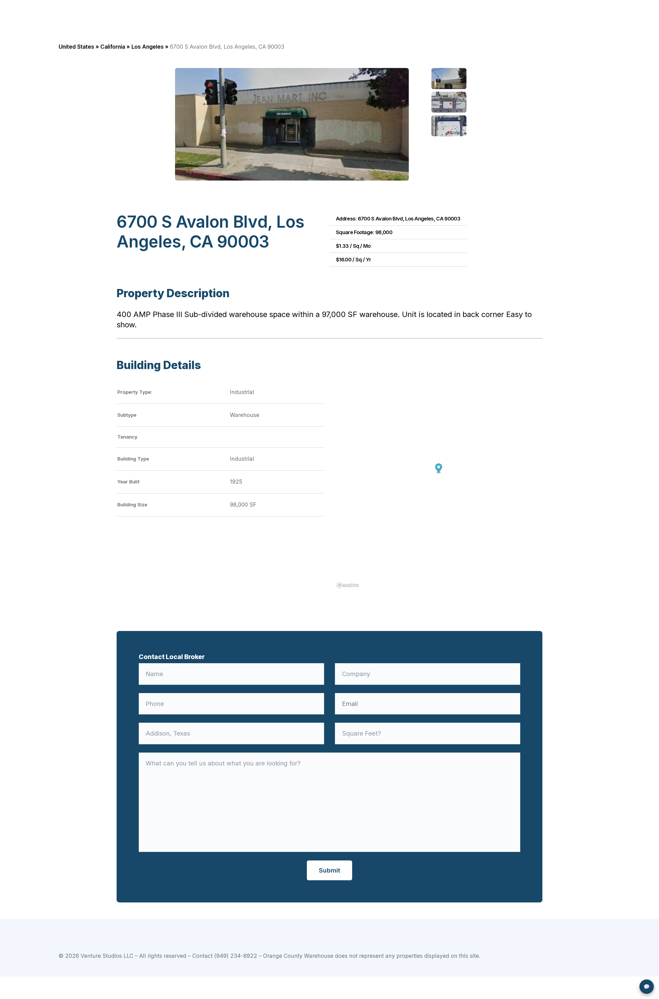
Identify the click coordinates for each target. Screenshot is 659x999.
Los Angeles (147, 46)
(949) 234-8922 (235, 955)
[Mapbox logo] (347, 585)
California (112, 46)
